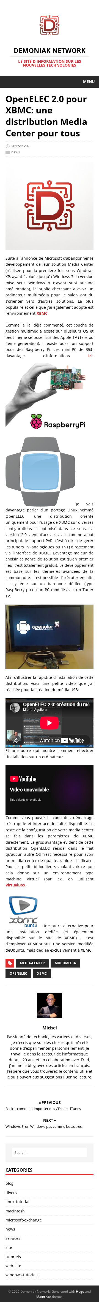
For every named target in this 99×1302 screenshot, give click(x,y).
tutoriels (13, 1256)
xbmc (42, 973)
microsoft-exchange (24, 1220)
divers (11, 1192)
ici (90, 355)
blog (9, 1183)
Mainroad (43, 1296)
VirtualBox (15, 885)
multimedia (65, 963)
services (13, 1238)
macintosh (15, 1211)
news (15, 152)
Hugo (80, 1291)
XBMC (42, 313)
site (9, 1247)
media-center (32, 963)
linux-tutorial (17, 1201)
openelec (18, 973)
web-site (13, 1265)
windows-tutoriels (22, 1274)
